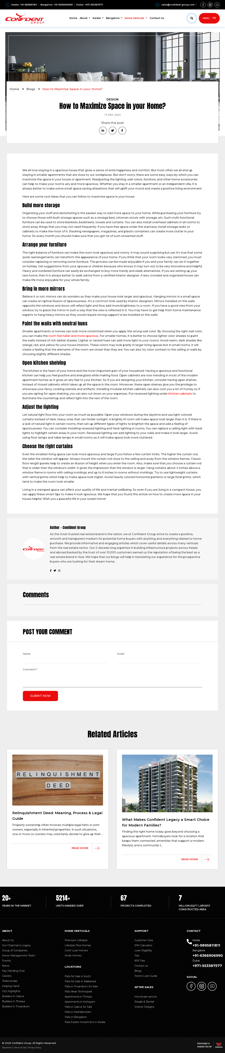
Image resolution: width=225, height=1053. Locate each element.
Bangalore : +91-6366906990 (56, 4)
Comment (30, 670)
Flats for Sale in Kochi (78, 976)
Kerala (97, 18)
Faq (136, 955)
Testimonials (9, 981)
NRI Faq (139, 960)
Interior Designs (144, 1006)
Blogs (31, 89)
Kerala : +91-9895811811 (24, 4)
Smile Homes (73, 955)
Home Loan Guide (145, 975)
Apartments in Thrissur (78, 996)
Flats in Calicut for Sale (78, 1006)
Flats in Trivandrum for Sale (81, 986)
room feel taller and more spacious (73, 336)
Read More (80, 848)
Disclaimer (7, 1047)
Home (73, 18)
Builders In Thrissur (13, 1001)
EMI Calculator (143, 945)
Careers (6, 975)
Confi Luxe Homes (76, 950)
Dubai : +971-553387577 (89, 4)
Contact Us (157, 18)
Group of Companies (14, 950)
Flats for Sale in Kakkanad (80, 981)
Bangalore (113, 18)
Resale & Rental (144, 1001)
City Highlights (11, 991)
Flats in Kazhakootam (78, 1011)
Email (120, 654)
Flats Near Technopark (78, 991)
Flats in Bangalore (76, 1017)
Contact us (141, 965)
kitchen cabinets (180, 393)
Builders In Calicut (13, 996)
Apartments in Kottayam (80, 1001)
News (5, 965)
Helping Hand (10, 986)
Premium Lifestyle (76, 940)
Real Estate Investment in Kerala (85, 1022)
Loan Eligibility (143, 950)
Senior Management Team (18, 955)
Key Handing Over (13, 970)
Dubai (207, 963)
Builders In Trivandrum (16, 1006)
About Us (8, 940)
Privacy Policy (34, 1047)
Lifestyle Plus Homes (78, 945)
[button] (191, 18)
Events (6, 960)
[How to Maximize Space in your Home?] (103, 131)
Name (26, 654)
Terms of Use (20, 1047)
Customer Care (143, 940)
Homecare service (145, 996)
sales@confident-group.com (177, 4)
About (84, 18)
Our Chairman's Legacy (16, 945)
